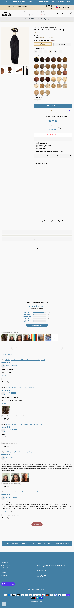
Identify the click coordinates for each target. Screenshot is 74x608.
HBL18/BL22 (65, 86)
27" (60, 52)
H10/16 (42, 86)
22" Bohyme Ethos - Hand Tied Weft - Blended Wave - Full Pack (25, 424)
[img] (5, 362)
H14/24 (53, 86)
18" (40, 52)
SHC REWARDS (12, 6)
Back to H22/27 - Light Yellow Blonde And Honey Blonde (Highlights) (38, 543)
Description (53, 155)
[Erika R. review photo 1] (5, 410)
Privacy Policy (4, 567)
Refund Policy (4, 562)
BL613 (65, 79)
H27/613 (42, 92)
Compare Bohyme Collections (37, 232)
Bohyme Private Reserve (45, 28)
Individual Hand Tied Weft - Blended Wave (18, 452)
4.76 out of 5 (41, 306)
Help (45, 15)
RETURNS (3, 6)
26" (55, 52)
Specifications (53, 139)
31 (65, 72)
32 (36, 79)
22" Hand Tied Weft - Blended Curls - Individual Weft (21, 492)
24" (50, 52)
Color (37, 55)
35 (47, 79)
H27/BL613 (47, 92)
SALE (39, 15)
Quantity (38, 98)
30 (59, 72)
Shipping (36, 37)
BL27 (53, 72)
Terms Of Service (5, 565)
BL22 (59, 79)
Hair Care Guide (37, 239)
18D (42, 72)
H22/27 (36, 92)
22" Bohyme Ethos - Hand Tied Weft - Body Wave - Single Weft (25, 360)
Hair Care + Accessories (40, 12)
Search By (30, 15)
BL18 (47, 72)
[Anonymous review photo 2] (15, 477)
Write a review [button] (37, 325)
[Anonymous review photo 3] (25, 477)
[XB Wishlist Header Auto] (67, 13)
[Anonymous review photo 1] (5, 477)
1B (42, 59)
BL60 (36, 86)
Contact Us (4, 575)
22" (45, 52)
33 (42, 79)
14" (36, 52)
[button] (27, 312)
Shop (23, 12)
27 (53, 79)
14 (59, 66)
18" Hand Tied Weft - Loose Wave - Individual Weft (21, 387)
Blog (2, 570)
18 (36, 72)
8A (53, 66)
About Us (3, 572)
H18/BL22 (59, 86)
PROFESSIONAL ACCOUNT (8, 8)
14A (65, 66)
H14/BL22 (47, 86)
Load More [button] (37, 524)
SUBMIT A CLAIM (22, 6)
